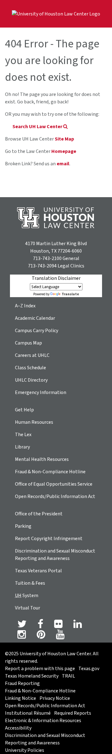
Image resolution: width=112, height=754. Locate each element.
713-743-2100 (47, 258)
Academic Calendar (35, 318)
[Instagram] (21, 636)
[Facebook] (40, 626)
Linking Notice (20, 698)
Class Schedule (30, 367)
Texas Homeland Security (31, 676)
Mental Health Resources (42, 459)
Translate (70, 294)
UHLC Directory (31, 380)
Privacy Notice (55, 698)
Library (22, 447)
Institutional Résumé (28, 713)
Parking (23, 526)
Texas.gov (88, 668)
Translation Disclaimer (56, 278)
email (63, 163)
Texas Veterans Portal (38, 570)
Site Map (64, 139)
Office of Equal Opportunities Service (53, 484)
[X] (22, 626)
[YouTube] (60, 636)
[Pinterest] (41, 636)
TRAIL (68, 676)
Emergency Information (40, 392)
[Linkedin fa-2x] (77, 626)
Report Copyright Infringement (48, 538)
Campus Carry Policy (36, 330)
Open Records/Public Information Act (55, 496)
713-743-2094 (42, 265)
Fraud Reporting (22, 683)
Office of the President (39, 513)
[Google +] (58, 626)
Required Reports (72, 713)
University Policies (24, 750)
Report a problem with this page (40, 668)
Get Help (24, 409)
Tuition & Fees (30, 583)
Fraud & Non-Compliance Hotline (50, 471)
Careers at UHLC (32, 355)
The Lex (23, 434)
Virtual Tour (27, 607)
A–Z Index (25, 305)
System (26, 595)
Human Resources (34, 422)
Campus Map (28, 343)
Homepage (63, 151)
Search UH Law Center (37, 126)
